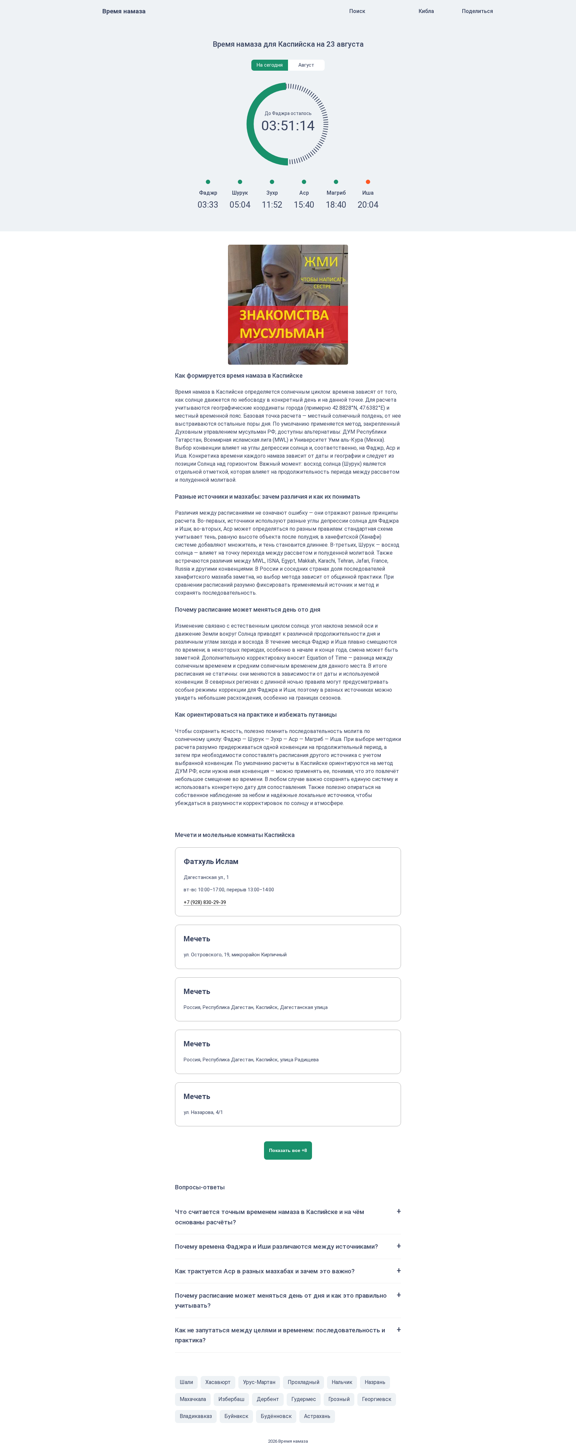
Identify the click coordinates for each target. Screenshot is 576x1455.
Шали (186, 1382)
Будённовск (276, 1416)
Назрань (375, 1382)
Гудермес (303, 1399)
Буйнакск (236, 1416)
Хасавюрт (218, 1382)
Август (306, 65)
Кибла (426, 11)
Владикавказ (196, 1416)
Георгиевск (376, 1399)
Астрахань (317, 1416)
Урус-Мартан (259, 1382)
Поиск (357, 11)
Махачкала (193, 1399)
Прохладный (303, 1382)
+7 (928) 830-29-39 (205, 902)
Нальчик (342, 1382)
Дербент (268, 1399)
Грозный (339, 1399)
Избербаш (231, 1399)
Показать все (288, 1150)
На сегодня (270, 65)
